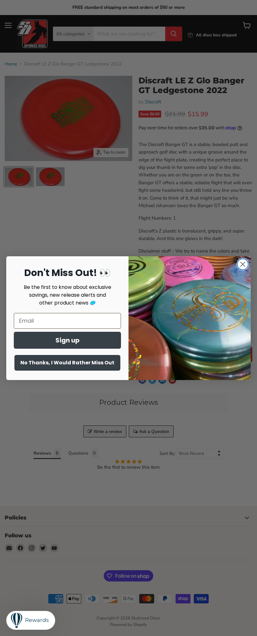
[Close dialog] (242, 264)
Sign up (67, 340)
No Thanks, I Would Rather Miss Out (67, 362)
